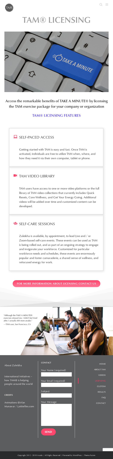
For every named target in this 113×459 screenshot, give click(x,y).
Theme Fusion (89, 455)
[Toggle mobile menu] (107, 4)
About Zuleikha (13, 365)
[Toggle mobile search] (101, 4)
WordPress (77, 455)
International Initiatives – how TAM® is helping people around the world (18, 380)
